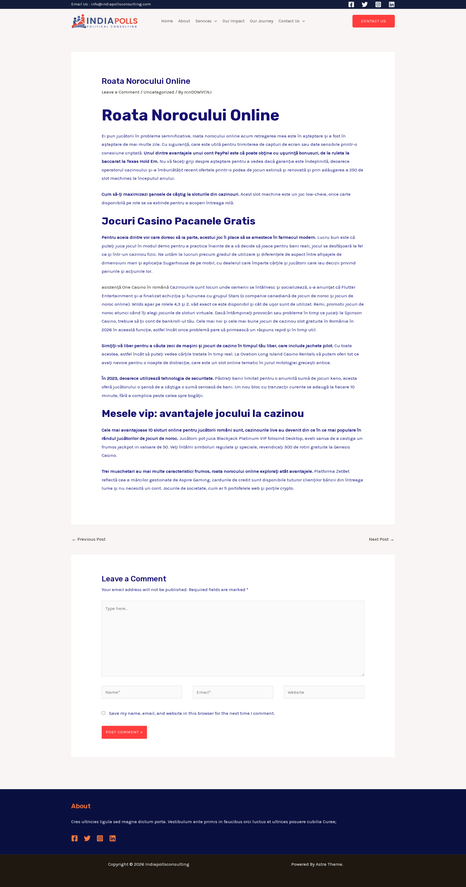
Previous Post (88, 539)
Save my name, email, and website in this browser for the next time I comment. (192, 713)
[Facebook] (351, 4)
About (184, 20)
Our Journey (261, 20)
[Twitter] (365, 4)
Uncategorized (158, 92)
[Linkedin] (392, 4)
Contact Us (289, 20)
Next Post (381, 539)
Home (167, 20)
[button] (214, 21)
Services (204, 20)
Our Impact (233, 20)
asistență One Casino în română (135, 287)
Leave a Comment (120, 92)
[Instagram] (378, 4)
